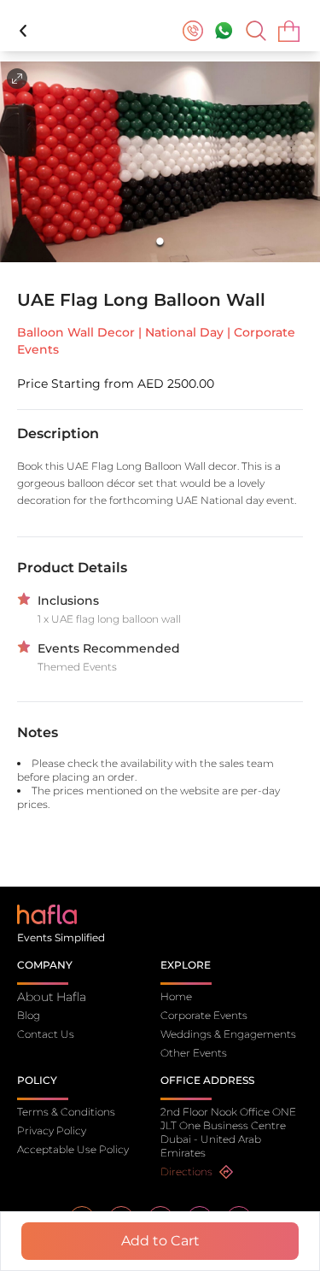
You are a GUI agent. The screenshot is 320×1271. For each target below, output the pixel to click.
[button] (160, 162)
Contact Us (45, 1034)
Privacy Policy (51, 1130)
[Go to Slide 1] (160, 242)
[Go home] (47, 913)
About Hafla (51, 996)
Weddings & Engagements (228, 1034)
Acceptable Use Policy (73, 1149)
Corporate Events (203, 1015)
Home (176, 996)
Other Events (193, 1052)
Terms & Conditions (66, 1111)
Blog (28, 1015)
